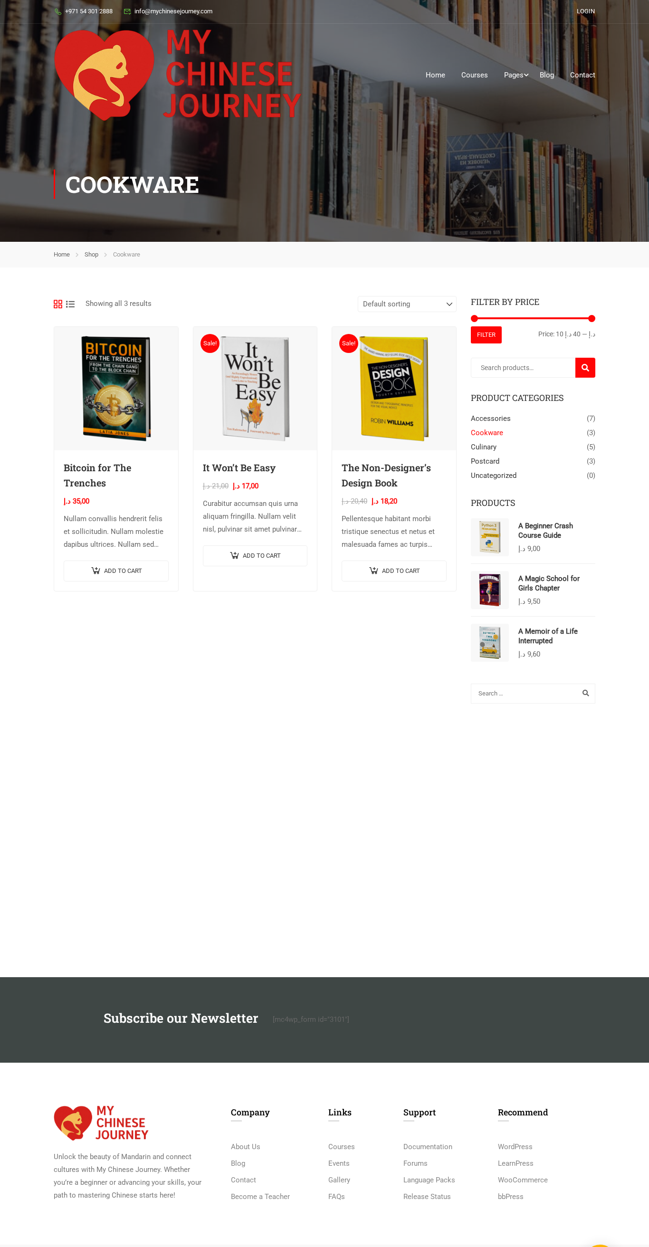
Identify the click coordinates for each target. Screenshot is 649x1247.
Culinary (483, 447)
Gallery (339, 1180)
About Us (245, 1146)
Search (589, 367)
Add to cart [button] (123, 570)
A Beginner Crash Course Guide (545, 531)
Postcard (485, 461)
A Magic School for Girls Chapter (549, 583)
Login (586, 11)
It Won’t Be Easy (239, 467)
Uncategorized (493, 475)
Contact (582, 75)
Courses (474, 75)
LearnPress (516, 1163)
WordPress (515, 1146)
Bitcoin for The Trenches (97, 475)
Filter (486, 334)
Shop (91, 254)
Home (435, 75)
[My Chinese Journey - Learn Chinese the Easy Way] (178, 75)
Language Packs (429, 1180)
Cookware (487, 432)
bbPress (511, 1196)
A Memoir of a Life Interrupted (548, 636)
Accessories (491, 418)
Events (339, 1163)
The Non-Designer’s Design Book (386, 475)
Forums (415, 1163)
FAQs (336, 1196)
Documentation (427, 1146)
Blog (547, 75)
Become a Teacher (260, 1196)
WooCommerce (523, 1180)
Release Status (427, 1196)
